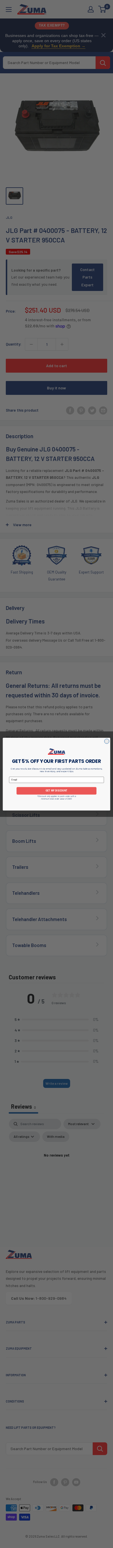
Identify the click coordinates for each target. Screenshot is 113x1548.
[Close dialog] (106, 741)
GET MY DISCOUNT (56, 790)
